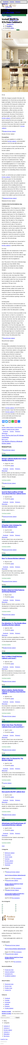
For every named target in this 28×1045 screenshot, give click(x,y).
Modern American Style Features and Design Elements (13, 590)
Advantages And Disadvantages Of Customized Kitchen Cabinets (14, 824)
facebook (7, 998)
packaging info (9, 974)
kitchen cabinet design (8, 428)
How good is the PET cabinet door (13, 792)
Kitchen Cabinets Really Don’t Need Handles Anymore (14, 884)
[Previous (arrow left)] (1, 1043)
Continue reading (6, 480)
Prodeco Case (8, 988)
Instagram (7, 1002)
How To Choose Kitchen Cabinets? (13, 558)
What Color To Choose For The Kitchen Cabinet (12, 759)
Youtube (7, 1000)
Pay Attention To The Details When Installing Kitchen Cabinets (14, 624)
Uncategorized (9, 863)
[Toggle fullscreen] (4, 1041)
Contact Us (8, 990)
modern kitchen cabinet (12, 430)
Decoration (8, 855)
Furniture (7, 859)
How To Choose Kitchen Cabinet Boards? (15, 875)
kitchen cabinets (6, 118)
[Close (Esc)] (1, 1041)
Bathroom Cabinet (10, 853)
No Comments (18, 879)
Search (17, 1017)
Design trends (8, 857)
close (3, 846)
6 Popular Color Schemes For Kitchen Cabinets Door (12, 526)
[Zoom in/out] (6, 1041)
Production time (9, 970)
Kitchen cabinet (10, 13)
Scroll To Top (4, 1039)
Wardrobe (13, 788)
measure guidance (9, 972)
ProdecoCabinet (9, 1008)
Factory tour (8, 986)
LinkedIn (7, 1004)
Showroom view (9, 984)
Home (3, 13)
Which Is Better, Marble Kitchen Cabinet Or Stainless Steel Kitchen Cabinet (13, 691)
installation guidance (10, 976)
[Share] (2, 1041)
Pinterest (7, 1006)
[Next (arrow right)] (2, 1043)
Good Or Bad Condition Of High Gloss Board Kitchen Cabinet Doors (14, 492)
